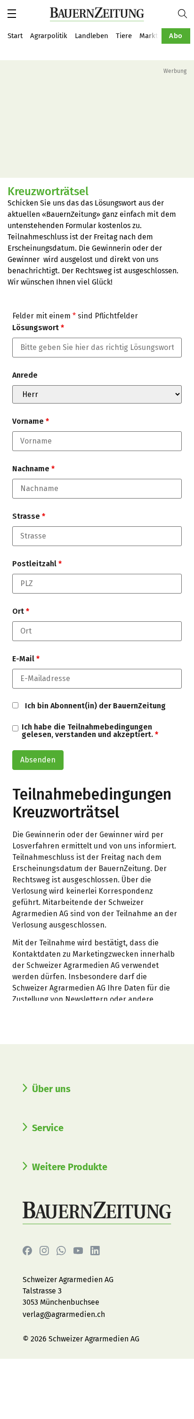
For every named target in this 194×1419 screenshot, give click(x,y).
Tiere (124, 36)
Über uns (51, 1089)
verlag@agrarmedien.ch (64, 1314)
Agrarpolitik (48, 36)
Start (15, 36)
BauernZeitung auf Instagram (44, 1250)
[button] (12, 13)
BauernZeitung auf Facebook (27, 1250)
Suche (186, 13)
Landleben (91, 36)
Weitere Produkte (69, 1167)
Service (48, 1128)
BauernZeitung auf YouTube (78, 1250)
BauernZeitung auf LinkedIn (95, 1250)
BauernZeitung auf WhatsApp (61, 1250)
